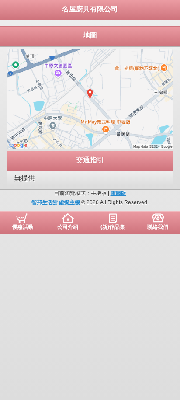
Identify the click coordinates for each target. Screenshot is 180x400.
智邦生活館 (44, 202)
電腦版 (118, 193)
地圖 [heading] (90, 35)
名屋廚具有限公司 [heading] (90, 9)
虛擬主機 (69, 202)
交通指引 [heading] (90, 159)
